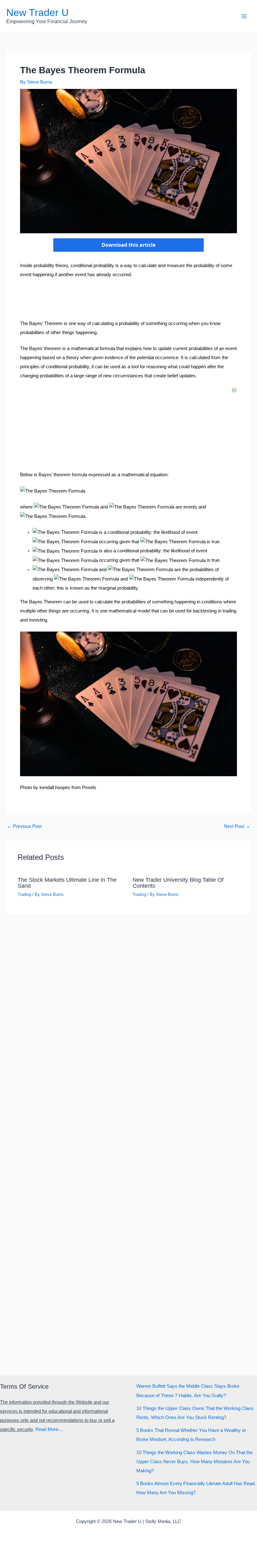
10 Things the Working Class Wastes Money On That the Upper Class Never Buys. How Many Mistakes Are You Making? (194, 1461)
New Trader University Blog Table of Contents (178, 882)
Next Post (237, 826)
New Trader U (37, 12)
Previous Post (24, 826)
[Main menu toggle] (244, 16)
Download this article (128, 244)
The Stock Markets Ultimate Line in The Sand (67, 882)
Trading (24, 894)
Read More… (49, 1429)
